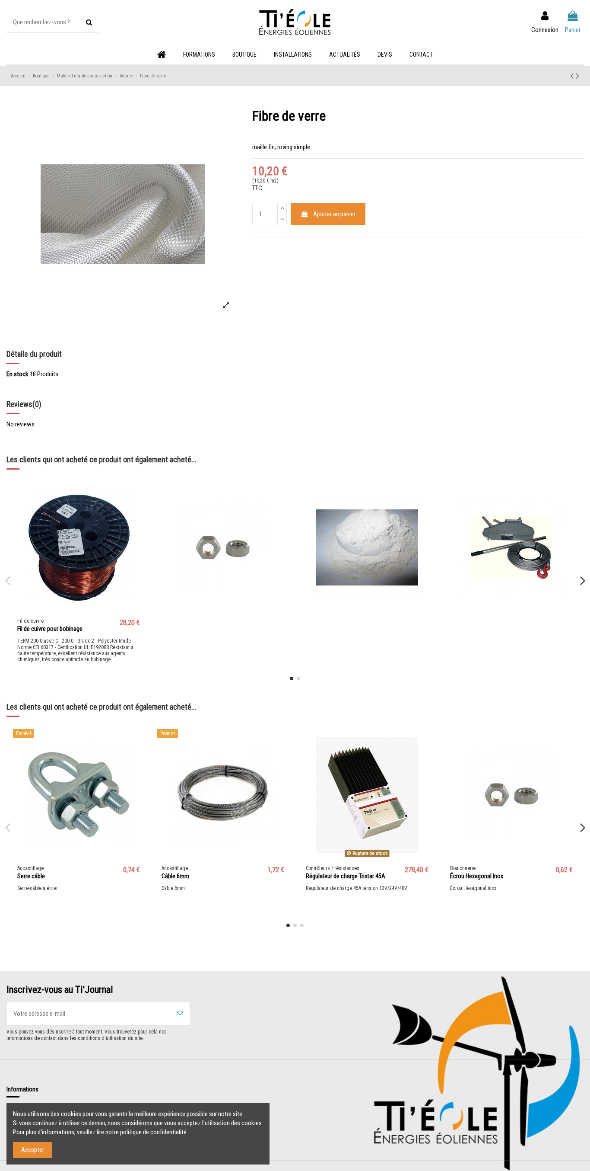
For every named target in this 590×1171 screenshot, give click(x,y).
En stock (17, 374)
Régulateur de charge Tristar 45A (345, 876)
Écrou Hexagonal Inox (476, 876)
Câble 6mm (175, 876)
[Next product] (577, 75)
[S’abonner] (180, 1013)
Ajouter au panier (334, 214)
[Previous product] (573, 75)
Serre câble (31, 876)
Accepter (32, 1150)
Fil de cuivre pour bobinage (49, 628)
